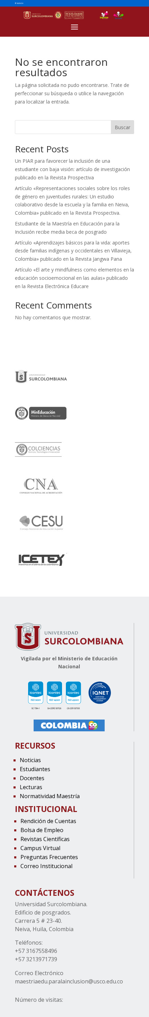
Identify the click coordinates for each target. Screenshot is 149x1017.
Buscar (122, 127)
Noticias (30, 760)
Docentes (32, 778)
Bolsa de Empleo (41, 830)
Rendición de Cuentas (48, 821)
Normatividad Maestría (50, 796)
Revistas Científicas (45, 839)
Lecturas (31, 787)
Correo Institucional (46, 866)
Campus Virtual (40, 848)
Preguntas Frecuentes (49, 857)
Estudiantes (35, 769)
